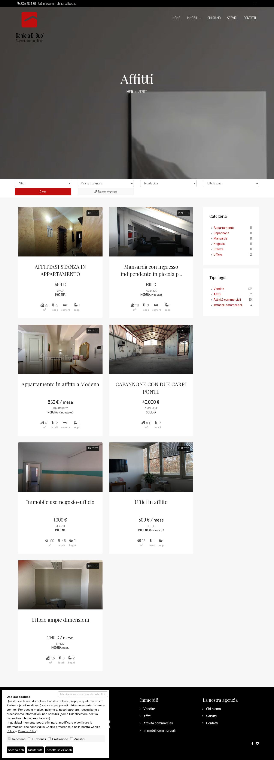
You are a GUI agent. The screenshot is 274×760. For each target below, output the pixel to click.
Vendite (219, 289)
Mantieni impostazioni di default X (83, 694)
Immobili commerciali (228, 305)
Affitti (217, 294)
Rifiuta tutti (35, 750)
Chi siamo (214, 18)
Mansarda (220, 238)
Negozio (219, 244)
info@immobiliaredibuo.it (59, 3)
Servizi (232, 18)
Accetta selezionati (59, 750)
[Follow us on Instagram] (257, 744)
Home (176, 18)
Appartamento (224, 227)
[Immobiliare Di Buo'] (29, 25)
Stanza (218, 249)
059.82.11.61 (28, 3)
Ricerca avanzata (107, 191)
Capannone (221, 233)
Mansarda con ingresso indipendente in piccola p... (151, 270)
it (256, 3)
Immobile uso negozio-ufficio (60, 501)
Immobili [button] (193, 18)
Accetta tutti (16, 750)
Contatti (250, 18)
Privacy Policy (27, 731)
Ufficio (218, 254)
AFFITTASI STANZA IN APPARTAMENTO (60, 270)
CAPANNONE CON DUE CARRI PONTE (151, 388)
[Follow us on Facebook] (252, 744)
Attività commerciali (227, 299)
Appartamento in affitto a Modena (60, 384)
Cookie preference (58, 726)
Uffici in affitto (151, 501)
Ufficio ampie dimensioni (60, 619)
